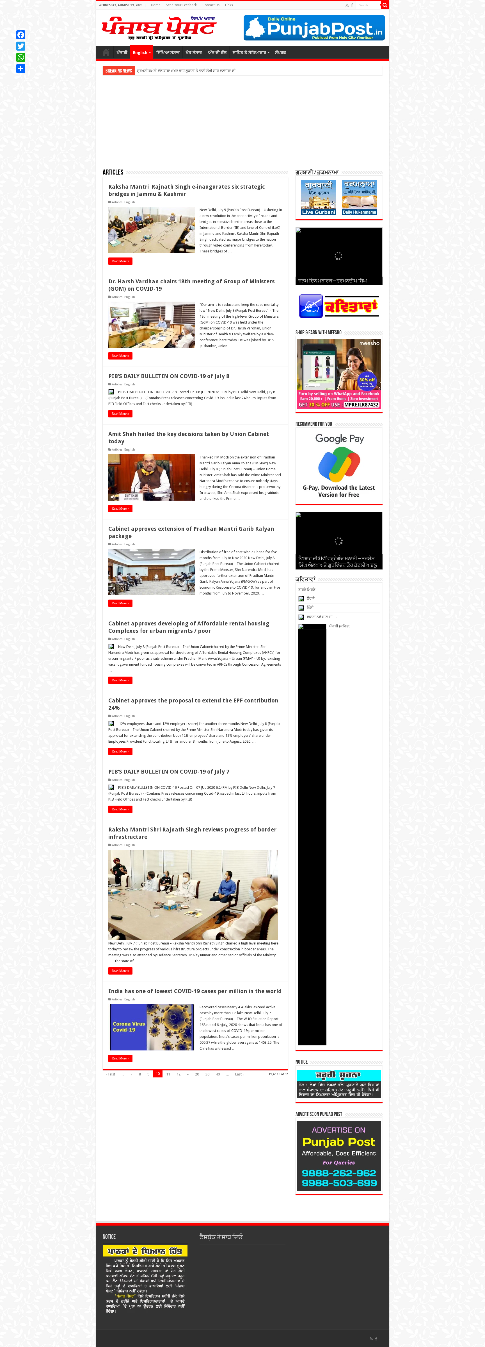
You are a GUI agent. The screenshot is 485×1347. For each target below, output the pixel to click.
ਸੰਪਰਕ (280, 52)
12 (178, 1074)
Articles (117, 202)
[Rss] (347, 5)
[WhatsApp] (20, 57)
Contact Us (210, 5)
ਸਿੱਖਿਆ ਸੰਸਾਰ (168, 52)
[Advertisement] (242, 121)
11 (168, 1074)
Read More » (120, 261)
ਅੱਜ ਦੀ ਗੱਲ (217, 52)
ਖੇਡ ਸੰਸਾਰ (194, 52)
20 (197, 1074)
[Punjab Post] (159, 26)
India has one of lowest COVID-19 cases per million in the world (195, 991)
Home (155, 5)
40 (218, 1074)
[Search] (385, 5)
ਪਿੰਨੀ (310, 607)
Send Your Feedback (181, 5)
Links (229, 5)
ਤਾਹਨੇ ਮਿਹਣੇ (306, 589)
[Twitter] (20, 46)
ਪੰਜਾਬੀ (122, 52)
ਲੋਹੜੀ (311, 598)
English (140, 52)
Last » (239, 1074)
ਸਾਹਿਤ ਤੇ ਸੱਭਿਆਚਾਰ (249, 52)
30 (207, 1074)
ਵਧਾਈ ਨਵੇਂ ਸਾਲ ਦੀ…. (322, 617)
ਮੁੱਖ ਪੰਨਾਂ (106, 52)
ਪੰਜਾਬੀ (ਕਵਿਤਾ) (340, 626)
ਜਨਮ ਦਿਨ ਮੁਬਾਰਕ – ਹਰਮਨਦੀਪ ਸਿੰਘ (332, 281)
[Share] (20, 68)
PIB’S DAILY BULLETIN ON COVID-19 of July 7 (168, 771)
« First (110, 1074)
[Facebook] (352, 5)
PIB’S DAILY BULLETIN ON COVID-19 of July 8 (168, 376)
